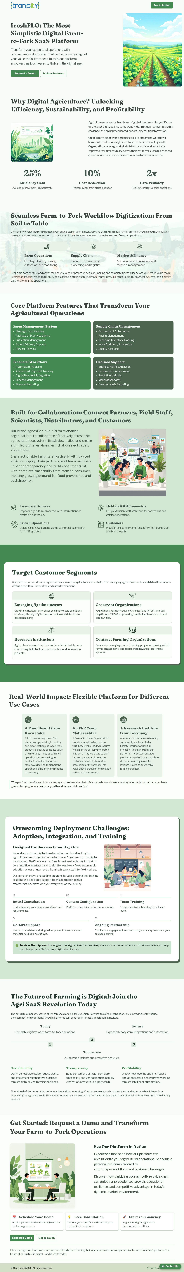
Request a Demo (25, 73)
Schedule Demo (22, 1237)
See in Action (161, 5)
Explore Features (53, 73)
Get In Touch (46, 1238)
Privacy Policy (154, 1268)
